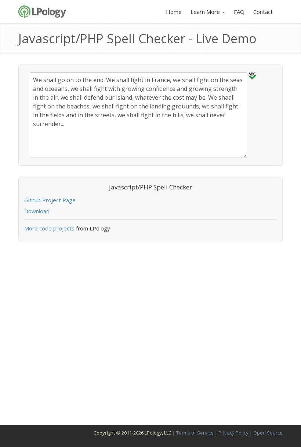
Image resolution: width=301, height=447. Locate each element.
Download (37, 211)
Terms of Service (195, 432)
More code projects (49, 228)
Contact (263, 11)
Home (174, 11)
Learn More (206, 11)
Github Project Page (50, 200)
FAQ (239, 11)
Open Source (268, 432)
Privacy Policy (233, 432)
